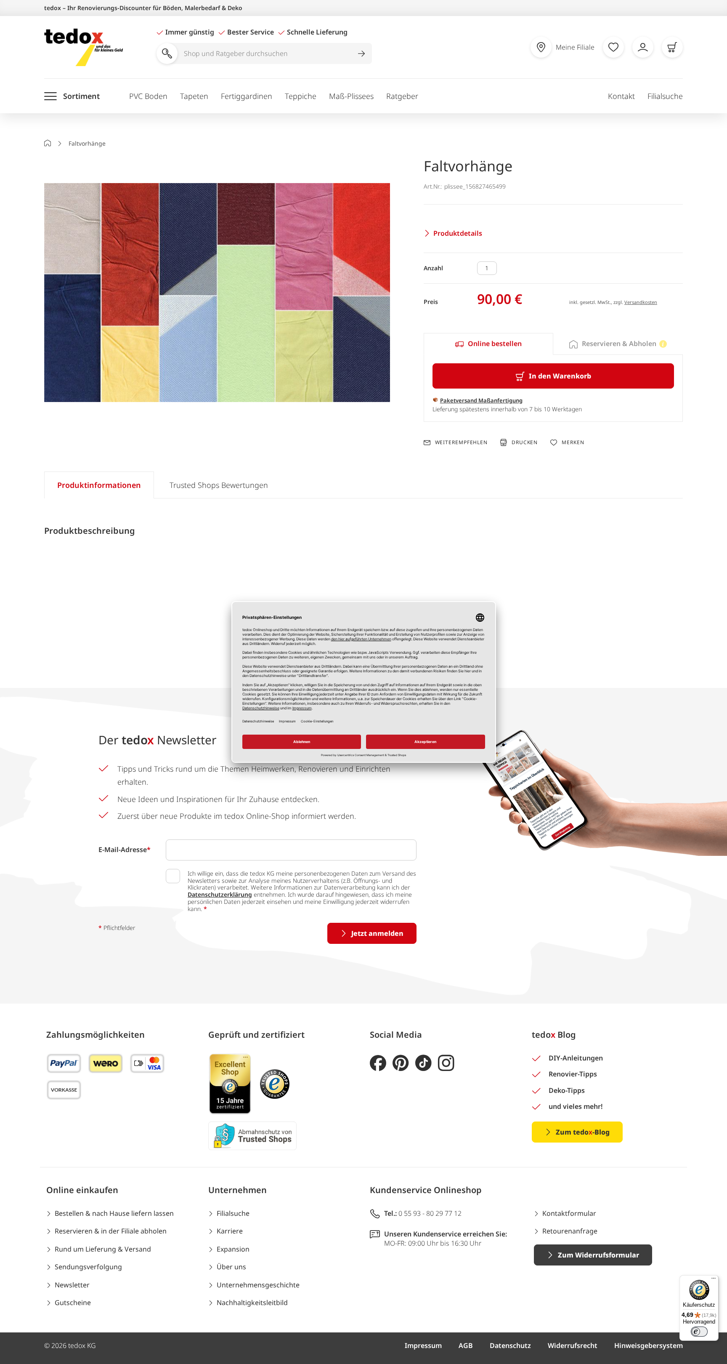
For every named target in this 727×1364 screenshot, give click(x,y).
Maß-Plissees (351, 96)
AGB (466, 1345)
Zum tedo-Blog (583, 1132)
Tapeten (194, 96)
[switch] (699, 1332)
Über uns (231, 1266)
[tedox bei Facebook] (378, 1063)
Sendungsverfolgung (88, 1266)
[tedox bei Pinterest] (401, 1063)
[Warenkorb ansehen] (672, 47)
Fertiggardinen (246, 96)
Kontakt (621, 96)
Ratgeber (402, 96)
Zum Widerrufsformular (598, 1255)
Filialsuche (665, 96)
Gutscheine (73, 1302)
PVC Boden (148, 96)
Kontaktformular (569, 1213)
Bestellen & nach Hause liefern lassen (114, 1213)
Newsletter (72, 1284)
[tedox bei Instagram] (446, 1063)
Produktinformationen (99, 485)
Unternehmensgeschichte (258, 1284)
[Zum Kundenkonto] (642, 47)
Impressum (423, 1345)
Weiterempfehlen (461, 442)
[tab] (488, 344)
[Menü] (713, 1280)
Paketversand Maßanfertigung (481, 400)
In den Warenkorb (560, 376)
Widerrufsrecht (572, 1345)
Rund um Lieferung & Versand (103, 1249)
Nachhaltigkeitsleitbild (252, 1302)
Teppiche (300, 96)
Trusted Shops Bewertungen (219, 485)
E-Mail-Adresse (124, 849)
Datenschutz (510, 1345)
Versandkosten (640, 302)
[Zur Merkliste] (613, 47)
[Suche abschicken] (361, 53)
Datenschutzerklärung (220, 894)
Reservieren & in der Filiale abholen (111, 1231)
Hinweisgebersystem (648, 1345)
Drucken (525, 442)
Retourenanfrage (569, 1231)
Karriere (230, 1231)
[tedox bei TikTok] (423, 1063)
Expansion (233, 1249)
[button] (217, 294)
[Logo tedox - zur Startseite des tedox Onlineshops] (83, 47)
